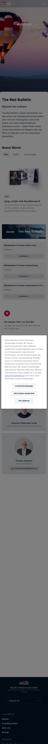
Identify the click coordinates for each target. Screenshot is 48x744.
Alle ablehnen (24, 401)
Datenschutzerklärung (14, 376)
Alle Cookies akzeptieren (24, 393)
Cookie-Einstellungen (24, 386)
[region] (24, 372)
